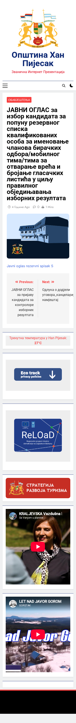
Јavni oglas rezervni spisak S (30, 266)
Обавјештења (19, 100)
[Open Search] (63, 85)
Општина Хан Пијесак (38, 59)
